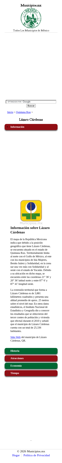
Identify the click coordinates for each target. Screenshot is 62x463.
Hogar (16, 455)
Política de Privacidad (36, 455)
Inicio (10, 112)
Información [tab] (17, 126)
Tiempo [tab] (14, 373)
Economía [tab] (16, 365)
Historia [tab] (14, 350)
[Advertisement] (31, 66)
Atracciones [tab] (17, 358)
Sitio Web (15, 337)
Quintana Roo (23, 112)
